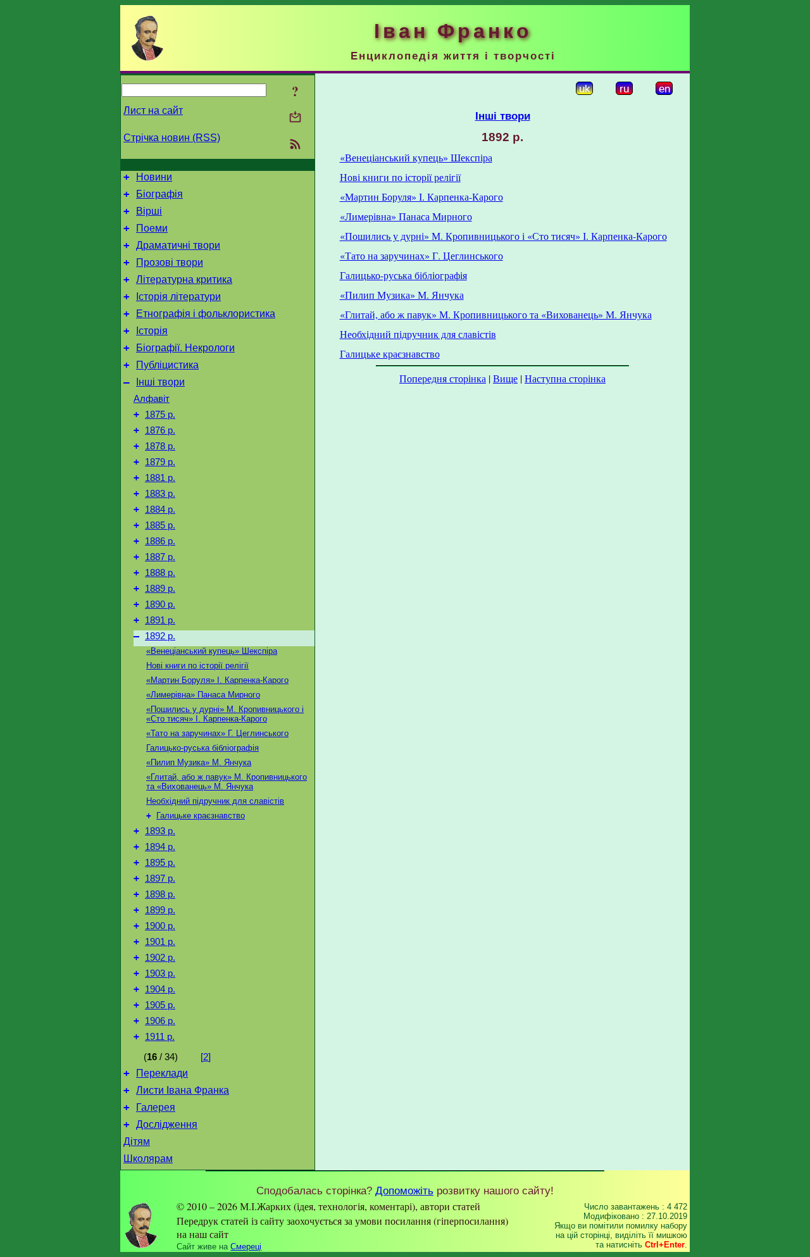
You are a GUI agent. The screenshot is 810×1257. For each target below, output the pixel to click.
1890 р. (160, 604)
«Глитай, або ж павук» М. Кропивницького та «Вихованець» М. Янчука (226, 781)
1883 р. (160, 494)
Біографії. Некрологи (185, 347)
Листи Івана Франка (182, 1090)
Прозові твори (169, 262)
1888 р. (160, 573)
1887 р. (160, 557)
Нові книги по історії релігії (197, 665)
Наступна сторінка (565, 378)
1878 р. (160, 446)
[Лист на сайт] (295, 118)
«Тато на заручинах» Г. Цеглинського (217, 733)
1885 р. (160, 525)
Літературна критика (184, 279)
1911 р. (160, 1037)
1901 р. (160, 942)
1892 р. (160, 636)
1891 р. (160, 620)
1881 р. (160, 478)
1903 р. (160, 973)
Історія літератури (178, 296)
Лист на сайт (153, 110)
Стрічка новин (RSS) (171, 137)
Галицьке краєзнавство (200, 815)
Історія (152, 330)
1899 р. (160, 910)
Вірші (149, 211)
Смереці (245, 1246)
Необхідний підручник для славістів (215, 801)
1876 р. (160, 430)
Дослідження (166, 1124)
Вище (505, 378)
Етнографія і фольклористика (205, 313)
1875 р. (160, 415)
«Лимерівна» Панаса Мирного (203, 694)
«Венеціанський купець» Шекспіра (211, 651)
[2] (206, 1057)
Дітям (136, 1141)
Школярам (148, 1158)
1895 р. (160, 863)
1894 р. (160, 847)
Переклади (162, 1073)
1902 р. (160, 958)
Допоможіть (404, 1190)
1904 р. (160, 989)
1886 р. (160, 541)
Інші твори (160, 382)
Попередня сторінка (442, 378)
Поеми (152, 228)
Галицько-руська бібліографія (202, 748)
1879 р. (160, 462)
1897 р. (160, 878)
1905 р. (160, 1005)
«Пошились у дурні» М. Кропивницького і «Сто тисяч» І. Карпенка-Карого (225, 713)
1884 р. (160, 509)
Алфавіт (152, 399)
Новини (154, 177)
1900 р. (160, 926)
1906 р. (160, 1021)
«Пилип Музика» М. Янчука (198, 762)
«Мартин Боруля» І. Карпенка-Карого (217, 680)
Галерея (155, 1107)
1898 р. (160, 894)
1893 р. (160, 831)
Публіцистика (167, 365)
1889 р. (160, 589)
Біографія (159, 194)
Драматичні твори (178, 245)
